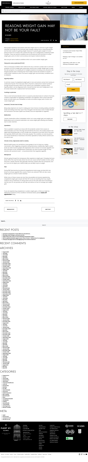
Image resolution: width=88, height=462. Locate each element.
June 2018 (5, 357)
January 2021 (6, 327)
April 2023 (5, 301)
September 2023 (7, 294)
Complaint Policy (34, 454)
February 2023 (6, 304)
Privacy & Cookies (20, 454)
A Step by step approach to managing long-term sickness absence (19, 239)
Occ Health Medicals (54, 440)
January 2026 (6, 262)
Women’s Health (42, 442)
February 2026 (6, 260)
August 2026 (6, 252)
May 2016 (5, 368)
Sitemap (49, 454)
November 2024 (7, 278)
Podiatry (5, 401)
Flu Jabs (5, 388)
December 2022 (6, 307)
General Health (6, 390)
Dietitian (5, 387)
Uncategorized (6, 406)
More (81, 7)
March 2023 (5, 302)
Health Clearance (7, 393)
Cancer (4, 377)
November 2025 (6, 265)
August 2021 (5, 323)
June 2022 (5, 312)
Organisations (18, 3)
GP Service (5, 391)
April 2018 (5, 360)
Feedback (40, 454)
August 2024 (6, 282)
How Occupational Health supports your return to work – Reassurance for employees (24, 238)
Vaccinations (34, 7)
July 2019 (5, 340)
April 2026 (5, 257)
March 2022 (5, 317)
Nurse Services (42, 440)
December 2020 (7, 328)
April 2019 (5, 344)
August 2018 (5, 354)
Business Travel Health (54, 438)
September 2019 (7, 337)
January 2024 (6, 289)
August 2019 (5, 339)
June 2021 (5, 325)
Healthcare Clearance (54, 442)
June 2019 (5, 341)
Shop (73, 7)
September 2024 (7, 281)
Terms (15, 454)
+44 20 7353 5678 (26, 428)
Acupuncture (6, 375)
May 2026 (5, 256)
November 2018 (6, 350)
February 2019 (6, 347)
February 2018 (6, 362)
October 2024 (6, 279)
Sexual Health (6, 403)
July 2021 (5, 324)
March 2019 (5, 346)
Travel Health (6, 404)
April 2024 (5, 286)
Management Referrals (54, 430)
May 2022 (5, 314)
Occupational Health (8, 398)
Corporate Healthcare (8, 382)
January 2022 (6, 320)
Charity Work (6, 380)
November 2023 (6, 292)
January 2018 (6, 363)
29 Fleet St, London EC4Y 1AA (28, 430)
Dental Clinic (6, 385)
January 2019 (6, 349)
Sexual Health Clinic (50, 7)
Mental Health (6, 395)
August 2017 (5, 365)
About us (2, 454)
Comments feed (7, 418)
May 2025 (5, 272)
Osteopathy (6, 400)
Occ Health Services (54, 428)
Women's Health (7, 407)
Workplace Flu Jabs (53, 435)
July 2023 (5, 296)
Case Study (5, 378)
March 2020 (5, 331)
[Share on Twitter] (53, 40)
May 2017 (5, 366)
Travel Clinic (9, 7)
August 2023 (6, 295)
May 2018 (5, 359)
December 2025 (6, 263)
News (4, 397)
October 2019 (6, 336)
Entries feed (6, 416)
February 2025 (6, 276)
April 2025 (5, 273)
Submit (73, 89)
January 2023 (6, 305)
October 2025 (6, 266)
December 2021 (6, 321)
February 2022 (6, 318)
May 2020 (5, 330)
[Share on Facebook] (51, 40)
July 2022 (5, 311)
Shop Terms (45, 454)
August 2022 (6, 310)
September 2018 (7, 353)
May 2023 (5, 299)
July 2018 (5, 356)
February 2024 (6, 288)
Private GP (21, 7)
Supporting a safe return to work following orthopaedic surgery (18, 236)
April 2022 (5, 315)
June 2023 (5, 298)
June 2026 (5, 254)
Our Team (64, 7)
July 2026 (5, 253)
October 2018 (6, 352)
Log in (4, 415)
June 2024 (5, 285)
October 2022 (6, 308)
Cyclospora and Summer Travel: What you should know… (17, 233)
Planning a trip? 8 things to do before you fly (13, 235)
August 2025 (6, 269)
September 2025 (7, 268)
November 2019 (6, 334)
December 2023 (6, 291)
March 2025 (5, 275)
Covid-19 (5, 384)
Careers (11, 454)
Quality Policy (27, 454)
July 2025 (5, 270)
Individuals (6, 3)
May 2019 (5, 343)
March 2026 (5, 259)
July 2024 (5, 283)
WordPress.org (6, 419)
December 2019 (6, 333)
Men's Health (6, 394)
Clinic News (5, 381)
